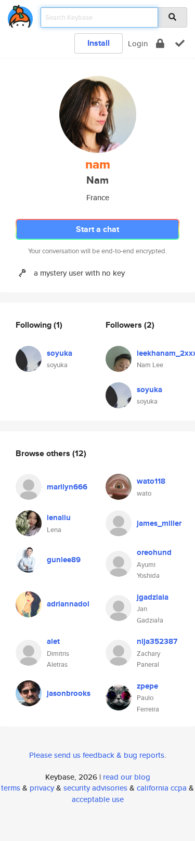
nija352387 (157, 641)
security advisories (95, 787)
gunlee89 (64, 559)
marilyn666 (67, 487)
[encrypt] (160, 43)
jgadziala (152, 597)
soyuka (59, 353)
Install (98, 43)
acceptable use (98, 799)
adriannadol (68, 604)
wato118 (151, 481)
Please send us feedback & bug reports (96, 754)
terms (10, 787)
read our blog (126, 776)
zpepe (147, 686)
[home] (20, 14)
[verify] (180, 43)
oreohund (154, 552)
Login (138, 43)
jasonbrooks (68, 693)
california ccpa (162, 787)
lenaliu (59, 517)
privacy (42, 787)
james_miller (159, 523)
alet (53, 641)
